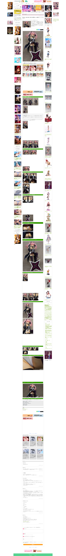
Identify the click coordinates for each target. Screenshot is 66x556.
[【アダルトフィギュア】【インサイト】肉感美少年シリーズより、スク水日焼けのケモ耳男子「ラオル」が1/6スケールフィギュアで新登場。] (17, 154)
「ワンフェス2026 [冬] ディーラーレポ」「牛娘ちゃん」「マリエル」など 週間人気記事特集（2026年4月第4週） (17, 207)
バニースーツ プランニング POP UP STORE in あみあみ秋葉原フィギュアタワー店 (48, 330)
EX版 (50, 306)
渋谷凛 (47, 318)
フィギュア (22, 3)
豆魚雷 (49, 319)
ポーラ (49, 315)
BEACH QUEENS (47, 306)
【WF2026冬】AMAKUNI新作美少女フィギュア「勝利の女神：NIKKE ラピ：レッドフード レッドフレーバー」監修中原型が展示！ (17, 197)
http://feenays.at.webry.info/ (26, 521)
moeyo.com (33, 555)
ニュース (46, 339)
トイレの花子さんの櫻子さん (48, 314)
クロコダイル (46, 313)
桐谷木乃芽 (49, 317)
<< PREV (30, 433)
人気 (43, 3)
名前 (24, 533)
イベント (38, 3)
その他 (46, 347)
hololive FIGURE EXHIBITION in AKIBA (48, 344)
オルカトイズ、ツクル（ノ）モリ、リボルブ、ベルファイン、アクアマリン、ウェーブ (48, 311)
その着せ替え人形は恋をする (48, 309)
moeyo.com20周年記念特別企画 (48, 335)
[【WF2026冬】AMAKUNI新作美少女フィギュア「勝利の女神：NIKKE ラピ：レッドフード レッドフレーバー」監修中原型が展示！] (17, 193)
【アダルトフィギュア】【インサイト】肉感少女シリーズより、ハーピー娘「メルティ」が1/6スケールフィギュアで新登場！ (17, 168)
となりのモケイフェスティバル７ (48, 348)
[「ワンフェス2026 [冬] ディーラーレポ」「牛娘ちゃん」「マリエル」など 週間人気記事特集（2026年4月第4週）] (17, 203)
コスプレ (33, 3)
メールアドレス (26, 536)
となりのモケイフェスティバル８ (48, 334)
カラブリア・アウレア (48, 312)
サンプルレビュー (15, 214)
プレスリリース (15, 156)
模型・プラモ (27, 3)
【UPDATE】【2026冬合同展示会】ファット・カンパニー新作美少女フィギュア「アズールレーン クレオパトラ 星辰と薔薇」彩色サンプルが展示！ (17, 226)
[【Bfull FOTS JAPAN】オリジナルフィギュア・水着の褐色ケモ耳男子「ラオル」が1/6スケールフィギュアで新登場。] (17, 183)
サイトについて (49, 3)
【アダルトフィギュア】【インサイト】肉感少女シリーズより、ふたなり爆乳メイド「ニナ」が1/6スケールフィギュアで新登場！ (17, 216)
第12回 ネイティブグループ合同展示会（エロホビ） (48, 332)
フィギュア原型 (47, 315)
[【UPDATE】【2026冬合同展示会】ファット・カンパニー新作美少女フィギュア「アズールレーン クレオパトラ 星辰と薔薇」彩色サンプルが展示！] (17, 222)
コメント (25, 528)
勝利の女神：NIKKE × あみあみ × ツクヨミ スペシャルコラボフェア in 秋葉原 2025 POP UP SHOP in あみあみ (48, 327)
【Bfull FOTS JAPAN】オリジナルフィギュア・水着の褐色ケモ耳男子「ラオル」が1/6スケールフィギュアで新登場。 (17, 188)
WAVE (49, 307)
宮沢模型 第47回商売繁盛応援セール (48, 328)
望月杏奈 (46, 317)
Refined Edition (46, 307)
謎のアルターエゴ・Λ (47, 319)
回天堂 (23, 408)
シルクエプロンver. (49, 313)
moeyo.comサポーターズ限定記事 (48, 337)
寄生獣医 (48, 316)
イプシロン (47, 310)
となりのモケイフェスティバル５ (48, 345)
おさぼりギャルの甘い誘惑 (48, 308)
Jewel (48, 306)
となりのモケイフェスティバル (48, 333)
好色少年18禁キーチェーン (48, 316)
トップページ (16, 3)
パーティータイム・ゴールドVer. (48, 315)
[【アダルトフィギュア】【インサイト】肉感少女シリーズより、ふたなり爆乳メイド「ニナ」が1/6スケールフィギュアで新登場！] (17, 212)
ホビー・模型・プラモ (47, 340)
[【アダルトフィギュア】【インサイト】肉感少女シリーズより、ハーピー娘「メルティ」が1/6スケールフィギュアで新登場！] (17, 164)
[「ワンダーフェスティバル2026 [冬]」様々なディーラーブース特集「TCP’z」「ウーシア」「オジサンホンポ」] (17, 174)
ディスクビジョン (48, 314)
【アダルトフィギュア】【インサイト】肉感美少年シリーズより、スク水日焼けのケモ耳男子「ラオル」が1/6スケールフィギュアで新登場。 (17, 158)
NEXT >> (36, 433)
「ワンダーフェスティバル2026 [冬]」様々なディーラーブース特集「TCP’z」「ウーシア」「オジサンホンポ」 (17, 178)
